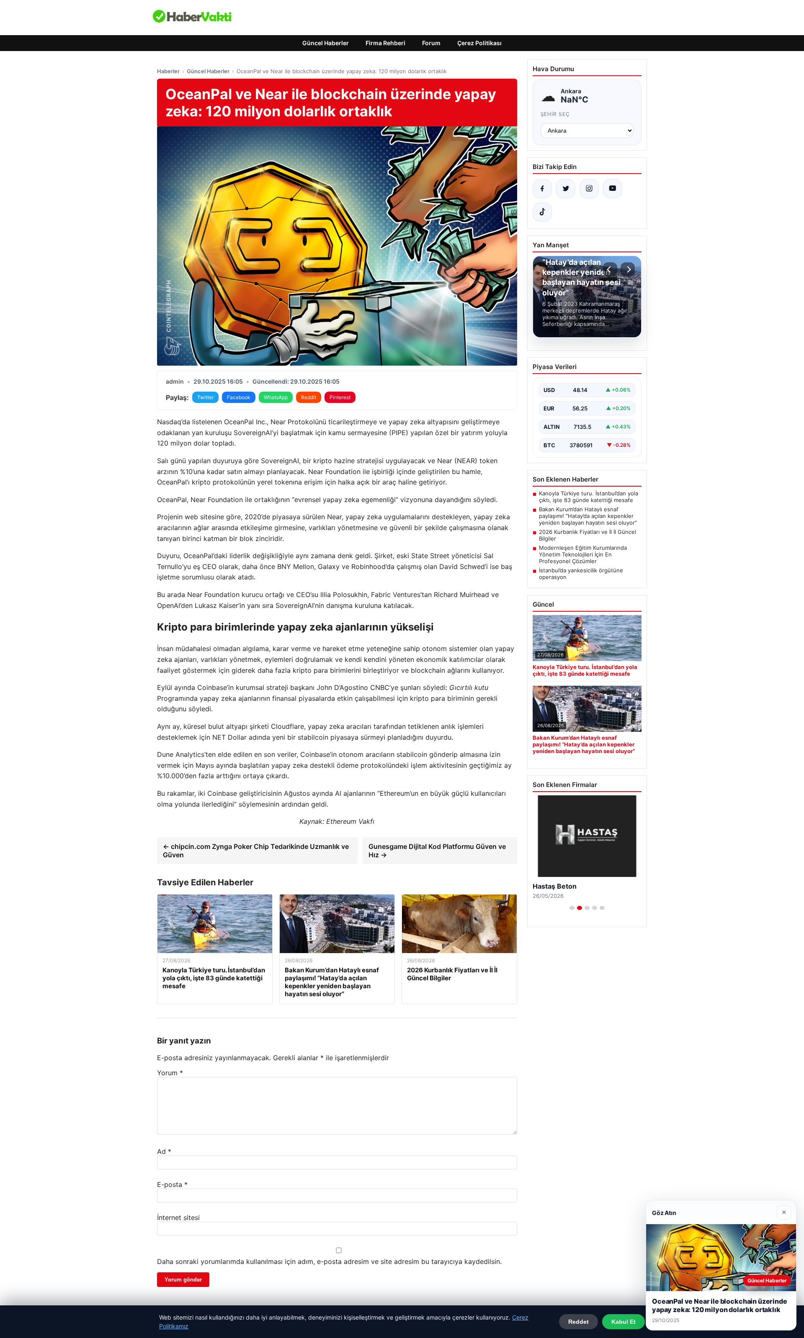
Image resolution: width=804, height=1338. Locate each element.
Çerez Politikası (479, 42)
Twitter (205, 397)
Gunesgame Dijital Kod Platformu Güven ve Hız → (437, 850)
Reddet (578, 1321)
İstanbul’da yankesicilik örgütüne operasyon (581, 573)
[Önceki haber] (610, 269)
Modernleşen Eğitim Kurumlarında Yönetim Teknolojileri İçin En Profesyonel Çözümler (583, 554)
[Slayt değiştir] (572, 908)
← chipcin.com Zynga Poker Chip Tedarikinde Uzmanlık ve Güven (256, 850)
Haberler (168, 71)
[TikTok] (542, 212)
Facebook (238, 397)
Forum (431, 42)
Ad (164, 1151)
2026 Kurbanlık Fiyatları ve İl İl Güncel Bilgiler (587, 535)
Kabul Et (623, 1321)
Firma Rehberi (385, 42)
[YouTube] (612, 188)
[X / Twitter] (565, 188)
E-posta (172, 1184)
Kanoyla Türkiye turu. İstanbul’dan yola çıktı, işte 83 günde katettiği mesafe (588, 496)
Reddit (308, 397)
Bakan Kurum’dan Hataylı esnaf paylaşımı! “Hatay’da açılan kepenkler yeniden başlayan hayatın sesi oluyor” (588, 516)
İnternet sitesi (178, 1217)
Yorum (170, 1073)
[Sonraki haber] (628, 269)
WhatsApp (276, 397)
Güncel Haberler (325, 42)
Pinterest (340, 397)
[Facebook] (542, 188)
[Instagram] (589, 188)
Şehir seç (555, 114)
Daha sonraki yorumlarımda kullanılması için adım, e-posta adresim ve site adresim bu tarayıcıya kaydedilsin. (329, 1261)
